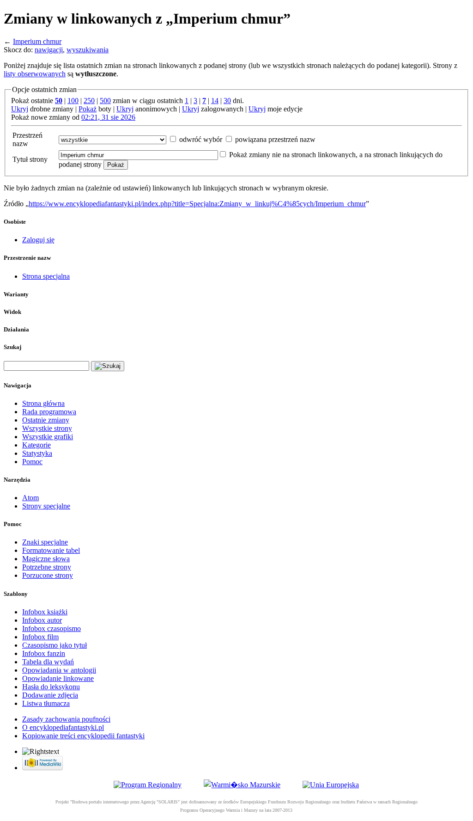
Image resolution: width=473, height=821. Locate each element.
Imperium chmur (37, 41)
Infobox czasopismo (51, 628)
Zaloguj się (38, 240)
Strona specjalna (46, 276)
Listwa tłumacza (46, 703)
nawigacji (49, 50)
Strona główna (43, 403)
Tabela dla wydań (48, 662)
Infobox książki (44, 612)
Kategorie (36, 445)
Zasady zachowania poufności (66, 719)
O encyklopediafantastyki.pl (63, 727)
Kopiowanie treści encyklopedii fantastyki (83, 736)
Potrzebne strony (46, 567)
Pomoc (32, 462)
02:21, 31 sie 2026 (108, 117)
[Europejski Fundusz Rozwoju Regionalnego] (331, 785)
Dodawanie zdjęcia (50, 695)
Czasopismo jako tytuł (54, 645)
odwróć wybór (200, 139)
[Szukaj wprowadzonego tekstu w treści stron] (107, 366)
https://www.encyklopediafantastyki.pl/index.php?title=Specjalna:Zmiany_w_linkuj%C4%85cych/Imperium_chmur (197, 204)
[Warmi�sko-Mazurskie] (242, 785)
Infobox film (40, 637)
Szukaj (12, 346)
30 (227, 100)
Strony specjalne (46, 506)
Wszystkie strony (47, 428)
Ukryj (19, 109)
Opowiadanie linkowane (58, 678)
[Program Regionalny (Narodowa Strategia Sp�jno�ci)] (148, 785)
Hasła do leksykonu (51, 687)
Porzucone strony (47, 575)
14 (214, 100)
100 (73, 100)
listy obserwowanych (35, 74)
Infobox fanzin (43, 653)
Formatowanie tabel (51, 550)
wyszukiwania (88, 50)
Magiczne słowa (46, 559)
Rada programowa (49, 412)
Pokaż (88, 109)
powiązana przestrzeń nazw (275, 139)
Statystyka (37, 453)
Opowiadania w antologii (59, 670)
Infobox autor (42, 620)
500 (105, 100)
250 (89, 100)
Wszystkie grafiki (47, 437)
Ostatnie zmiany (45, 420)
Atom (30, 498)
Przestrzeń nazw (27, 139)
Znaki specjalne (45, 542)
